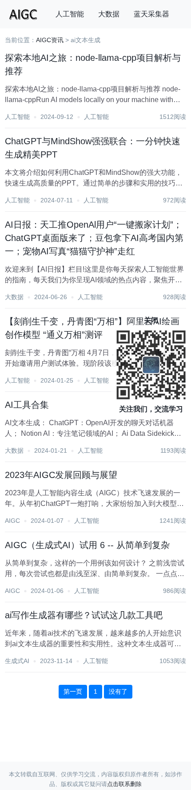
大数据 (108, 14)
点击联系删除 (124, 784)
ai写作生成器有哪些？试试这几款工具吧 (84, 615)
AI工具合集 (27, 405)
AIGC (12, 520)
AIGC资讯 (50, 39)
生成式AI (17, 660)
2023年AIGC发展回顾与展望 (61, 475)
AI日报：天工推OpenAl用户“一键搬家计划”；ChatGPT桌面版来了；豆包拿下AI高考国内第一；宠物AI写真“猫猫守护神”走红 (94, 238)
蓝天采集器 (151, 14)
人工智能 (70, 14)
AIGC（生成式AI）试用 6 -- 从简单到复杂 (87, 545)
